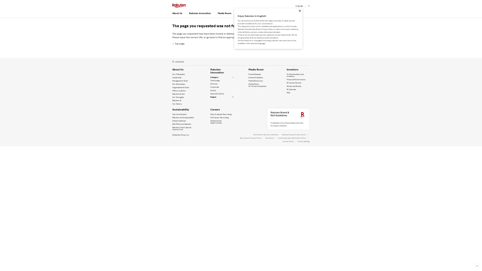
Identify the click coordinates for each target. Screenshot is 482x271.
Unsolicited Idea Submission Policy (292, 138)
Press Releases (255, 74)
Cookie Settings (304, 141)
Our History (177, 104)
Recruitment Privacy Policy (251, 138)
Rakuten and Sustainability (183, 118)
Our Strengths (178, 97)
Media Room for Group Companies (257, 85)
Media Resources (256, 81)
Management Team (180, 81)
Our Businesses (178, 84)
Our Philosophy (178, 74)
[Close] (300, 11)
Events (213, 90)
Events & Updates (256, 78)
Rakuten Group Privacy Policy (294, 135)
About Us (177, 13)
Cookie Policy (288, 141)
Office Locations (179, 91)
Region (213, 97)
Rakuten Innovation (200, 13)
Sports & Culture (217, 94)
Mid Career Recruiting (219, 118)
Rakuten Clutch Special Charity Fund (181, 128)
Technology (215, 81)
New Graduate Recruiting (220, 114)
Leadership (177, 78)
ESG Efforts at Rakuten (181, 124)
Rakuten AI (176, 100)
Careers (215, 109)
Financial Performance (296, 80)
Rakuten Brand (178, 94)
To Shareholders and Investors (295, 75)
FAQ (288, 93)
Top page (180, 43)
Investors (292, 69)
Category (214, 77)
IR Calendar (291, 89)
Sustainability (180, 109)
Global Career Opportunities (216, 122)
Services (213, 84)
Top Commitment (179, 114)
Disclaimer (269, 138)
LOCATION (179, 62)
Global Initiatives (179, 121)
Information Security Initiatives (265, 135)
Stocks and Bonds (294, 86)
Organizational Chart (180, 87)
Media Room (224, 13)
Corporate (214, 87)
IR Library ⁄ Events (294, 83)
